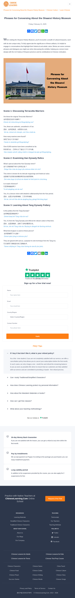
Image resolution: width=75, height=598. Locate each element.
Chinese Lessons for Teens (20, 558)
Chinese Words (37, 579)
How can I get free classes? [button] (21, 401)
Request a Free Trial (55, 498)
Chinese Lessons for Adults (20, 554)
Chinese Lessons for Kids (55, 554)
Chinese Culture (52, 10)
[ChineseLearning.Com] (11, 4)
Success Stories (14, 579)
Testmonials (55, 517)
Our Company (20, 540)
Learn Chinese (65, 10)
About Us (20, 533)
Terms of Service (39, 588)
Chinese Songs (61, 579)
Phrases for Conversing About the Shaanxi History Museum (24, 10)
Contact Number (12, 323)
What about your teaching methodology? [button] (26, 409)
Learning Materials (20, 517)
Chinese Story (61, 575)
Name (9, 290)
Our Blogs (20, 536)
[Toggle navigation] (69, 4)
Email (9, 301)
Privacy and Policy (26, 588)
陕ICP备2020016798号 (24, 593)
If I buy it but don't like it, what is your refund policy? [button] (32, 353)
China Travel (61, 566)
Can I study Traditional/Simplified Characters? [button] (28, 377)
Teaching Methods (55, 525)
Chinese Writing (38, 575)
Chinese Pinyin (14, 575)
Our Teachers (55, 521)
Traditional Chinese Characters (20, 525)
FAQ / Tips (37, 346)
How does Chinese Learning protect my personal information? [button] (34, 385)
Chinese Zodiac (37, 570)
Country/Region (12, 312)
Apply (38, 336)
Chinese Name (37, 566)
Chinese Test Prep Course (55, 558)
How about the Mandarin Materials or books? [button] (27, 393)
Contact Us (51, 588)
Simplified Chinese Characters (20, 521)
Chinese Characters (14, 566)
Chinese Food (14, 570)
